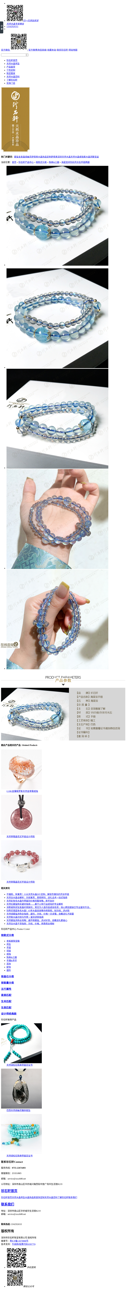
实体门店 (11, 83)
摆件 (9, 970)
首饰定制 (40, 1197)
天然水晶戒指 (77, 157)
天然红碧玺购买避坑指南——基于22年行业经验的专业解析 (35, 904)
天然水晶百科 (13, 77)
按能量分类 (7, 982)
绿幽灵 (28, 157)
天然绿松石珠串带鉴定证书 (20, 1065)
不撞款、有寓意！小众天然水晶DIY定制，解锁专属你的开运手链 (38, 894)
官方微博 (33, 50)
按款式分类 (41, 162)
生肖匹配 (6, 1001)
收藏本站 (51, 50)
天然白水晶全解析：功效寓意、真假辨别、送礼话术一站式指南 (37, 897)
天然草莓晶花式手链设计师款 (21, 836)
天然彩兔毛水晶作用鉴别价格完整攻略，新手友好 (30, 901)
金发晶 (21, 157)
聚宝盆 (95, 157)
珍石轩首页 (12, 60)
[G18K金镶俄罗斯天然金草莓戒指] (21, 788)
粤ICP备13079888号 (19, 1241)
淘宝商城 (42, 50)
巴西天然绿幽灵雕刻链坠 (18, 1110)
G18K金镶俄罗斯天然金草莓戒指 (22, 791)
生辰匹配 (6, 1007)
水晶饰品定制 (44, 157)
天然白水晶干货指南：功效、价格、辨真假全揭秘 (30, 923)
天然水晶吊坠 (13, 63)
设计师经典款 (9, 1013)
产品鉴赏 (11, 67)
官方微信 (5, 50)
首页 (14, 162)
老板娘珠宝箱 (13, 941)
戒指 (9, 954)
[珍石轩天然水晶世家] (15, 150)
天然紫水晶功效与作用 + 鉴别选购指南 (25, 917)
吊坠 (9, 944)
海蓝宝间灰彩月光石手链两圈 (75, 162)
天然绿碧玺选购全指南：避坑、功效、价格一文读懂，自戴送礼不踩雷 (40, 914)
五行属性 (6, 989)
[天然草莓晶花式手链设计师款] (21, 834)
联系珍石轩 (62, 50)
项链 (9, 951)
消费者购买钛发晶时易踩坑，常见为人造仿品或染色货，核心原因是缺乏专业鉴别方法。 (49, 907)
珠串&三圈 (54, 162)
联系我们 (72, 1197)
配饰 (9, 967)
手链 (9, 947)
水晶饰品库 (30, 1197)
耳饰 (9, 964)
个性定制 (11, 70)
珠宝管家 (11, 73)
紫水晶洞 (88, 157)
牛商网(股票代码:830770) (24, 1244)
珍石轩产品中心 (26, 162)
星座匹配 (6, 995)
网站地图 (73, 50)
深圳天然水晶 (64, 157)
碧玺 (16, 157)
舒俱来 (34, 157)
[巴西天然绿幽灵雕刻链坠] (21, 1108)
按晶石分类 (7, 976)
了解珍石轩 (12, 80)
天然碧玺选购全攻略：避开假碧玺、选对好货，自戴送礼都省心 (37, 920)
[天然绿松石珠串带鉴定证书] (21, 1062)
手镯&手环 (12, 960)
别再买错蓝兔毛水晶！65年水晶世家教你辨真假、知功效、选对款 (38, 910)
